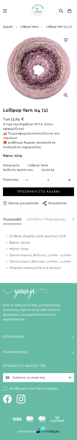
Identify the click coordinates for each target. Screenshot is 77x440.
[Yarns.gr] (38, 11)
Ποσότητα (10, 179)
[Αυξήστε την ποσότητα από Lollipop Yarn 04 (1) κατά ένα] (69, 179)
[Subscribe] (69, 377)
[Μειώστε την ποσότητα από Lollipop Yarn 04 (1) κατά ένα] (26, 179)
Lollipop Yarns (29, 26)
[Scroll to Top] (70, 419)
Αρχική (7, 26)
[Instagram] (21, 399)
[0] (69, 10)
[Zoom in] (65, 95)
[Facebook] (7, 399)
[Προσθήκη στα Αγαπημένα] (65, 40)
